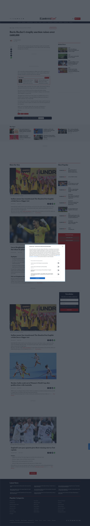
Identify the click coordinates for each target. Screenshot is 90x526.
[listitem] (45, 260)
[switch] (58, 263)
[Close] (63, 247)
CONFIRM (37, 278)
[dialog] (45, 263)
